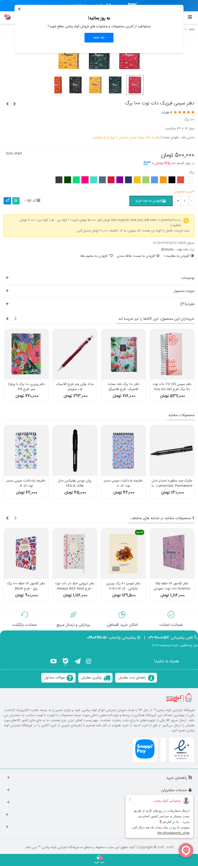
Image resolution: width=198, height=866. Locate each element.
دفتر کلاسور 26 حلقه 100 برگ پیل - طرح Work (26, 586)
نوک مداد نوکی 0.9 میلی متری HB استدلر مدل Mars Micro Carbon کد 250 (172, 486)
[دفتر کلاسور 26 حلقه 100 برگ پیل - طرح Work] (26, 553)
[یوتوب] (53, 662)
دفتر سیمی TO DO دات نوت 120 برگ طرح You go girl (172, 387)
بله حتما (99, 38)
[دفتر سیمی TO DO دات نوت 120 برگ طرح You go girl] (172, 354)
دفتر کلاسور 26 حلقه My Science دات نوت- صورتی (172, 586)
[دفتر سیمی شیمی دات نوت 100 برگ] (7, 104)
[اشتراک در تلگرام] (7, 200)
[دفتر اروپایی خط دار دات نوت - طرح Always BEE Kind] (75, 553)
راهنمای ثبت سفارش (132, 678)
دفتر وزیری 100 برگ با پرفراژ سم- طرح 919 (26, 387)
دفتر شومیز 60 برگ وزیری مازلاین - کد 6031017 (123, 586)
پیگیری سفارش (91, 678)
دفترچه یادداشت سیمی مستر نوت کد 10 (26, 483)
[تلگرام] (78, 662)
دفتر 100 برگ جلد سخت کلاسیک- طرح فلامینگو (123, 387)
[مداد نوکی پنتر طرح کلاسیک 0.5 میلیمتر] (75, 354)
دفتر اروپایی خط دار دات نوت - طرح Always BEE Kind (75, 586)
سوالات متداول (54, 678)
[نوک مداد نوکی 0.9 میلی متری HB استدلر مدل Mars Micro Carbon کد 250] (172, 450)
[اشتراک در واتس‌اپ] (16, 200)
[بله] (65, 662)
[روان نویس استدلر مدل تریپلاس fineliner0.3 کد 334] (123, 450)
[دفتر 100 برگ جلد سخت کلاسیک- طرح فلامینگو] (123, 354)
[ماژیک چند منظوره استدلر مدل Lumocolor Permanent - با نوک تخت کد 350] (75, 450)
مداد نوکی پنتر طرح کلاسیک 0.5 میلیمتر (75, 387)
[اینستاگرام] (88, 662)
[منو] (189, 17)
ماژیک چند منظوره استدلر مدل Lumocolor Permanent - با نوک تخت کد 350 (74, 486)
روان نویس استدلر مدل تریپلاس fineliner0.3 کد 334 (123, 486)
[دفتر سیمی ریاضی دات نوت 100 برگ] (14, 104)
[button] (99, 278)
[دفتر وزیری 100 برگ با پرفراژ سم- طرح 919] (26, 354)
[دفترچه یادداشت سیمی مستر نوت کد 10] (26, 450)
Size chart (14, 153)
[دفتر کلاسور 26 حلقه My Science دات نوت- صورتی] (172, 553)
